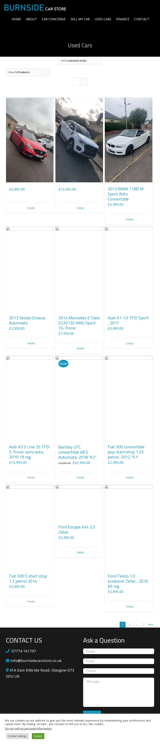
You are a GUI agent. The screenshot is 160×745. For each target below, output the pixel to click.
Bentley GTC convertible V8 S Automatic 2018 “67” (77, 452)
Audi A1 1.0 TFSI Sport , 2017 (128, 320)
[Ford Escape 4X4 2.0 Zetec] (79, 502)
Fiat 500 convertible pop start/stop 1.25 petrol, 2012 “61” (126, 451)
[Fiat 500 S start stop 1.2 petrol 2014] (29, 527)
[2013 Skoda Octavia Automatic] (29, 269)
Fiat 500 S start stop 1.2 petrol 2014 (28, 578)
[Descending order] (98, 62)
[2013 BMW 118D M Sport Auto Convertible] (128, 140)
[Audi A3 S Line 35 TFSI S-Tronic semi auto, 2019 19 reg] (29, 398)
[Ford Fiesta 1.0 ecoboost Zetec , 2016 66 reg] (128, 527)
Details (31, 208)
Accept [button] (38, 736)
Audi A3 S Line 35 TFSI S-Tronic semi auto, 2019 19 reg (29, 451)
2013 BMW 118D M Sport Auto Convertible (126, 193)
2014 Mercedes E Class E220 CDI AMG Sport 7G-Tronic (79, 322)
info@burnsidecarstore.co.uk (35, 660)
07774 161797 (24, 651)
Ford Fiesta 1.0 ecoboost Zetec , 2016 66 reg (128, 581)
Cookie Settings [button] (17, 736)
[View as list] (84, 82)
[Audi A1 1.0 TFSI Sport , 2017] (128, 269)
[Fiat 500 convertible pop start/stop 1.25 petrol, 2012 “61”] (128, 398)
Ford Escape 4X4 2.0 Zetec (76, 529)
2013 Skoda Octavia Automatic (27, 320)
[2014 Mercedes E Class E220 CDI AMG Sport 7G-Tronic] (79, 269)
